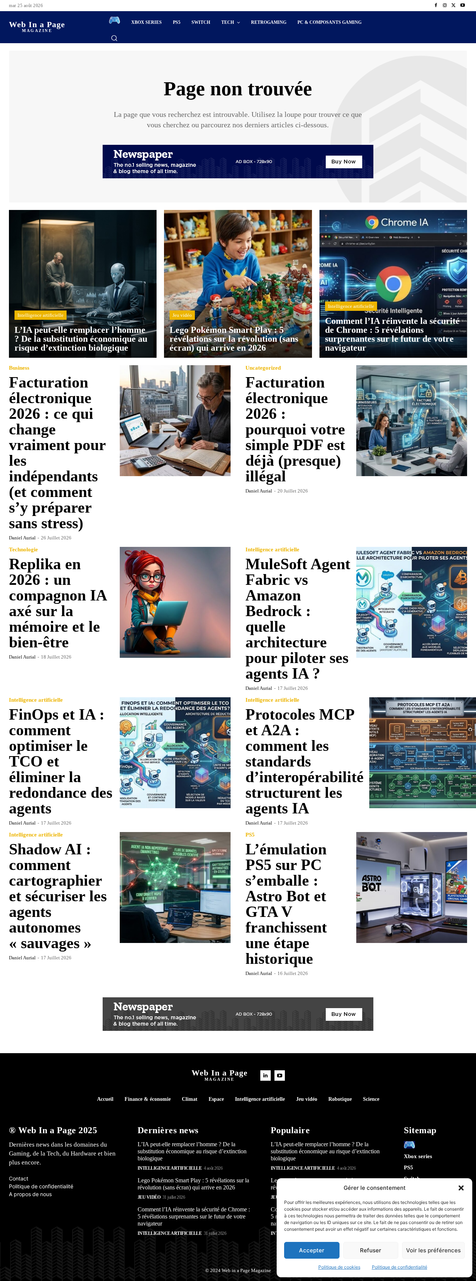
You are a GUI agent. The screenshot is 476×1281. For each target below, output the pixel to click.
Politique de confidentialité (399, 1267)
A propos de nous (30, 1194)
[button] (461, 1188)
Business (19, 368)
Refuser (370, 1250)
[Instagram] (444, 5)
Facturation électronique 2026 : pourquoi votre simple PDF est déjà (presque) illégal (295, 429)
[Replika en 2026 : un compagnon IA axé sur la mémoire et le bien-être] (175, 602)
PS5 (250, 835)
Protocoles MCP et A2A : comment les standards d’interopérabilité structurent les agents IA (304, 761)
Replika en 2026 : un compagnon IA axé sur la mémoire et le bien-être (58, 603)
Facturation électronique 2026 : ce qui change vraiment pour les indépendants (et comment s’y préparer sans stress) (57, 453)
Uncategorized (263, 368)
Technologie (23, 549)
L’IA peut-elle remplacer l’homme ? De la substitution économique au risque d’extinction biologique (192, 1151)
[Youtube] (462, 5)
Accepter (311, 1250)
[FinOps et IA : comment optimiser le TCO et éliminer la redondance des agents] (175, 752)
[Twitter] (453, 5)
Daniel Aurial (22, 538)
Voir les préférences (433, 1250)
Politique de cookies (339, 1267)
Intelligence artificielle (40, 315)
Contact (18, 1178)
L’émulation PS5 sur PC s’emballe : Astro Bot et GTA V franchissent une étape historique (286, 904)
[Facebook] (435, 5)
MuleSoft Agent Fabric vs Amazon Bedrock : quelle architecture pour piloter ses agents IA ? (297, 618)
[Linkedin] (265, 1075)
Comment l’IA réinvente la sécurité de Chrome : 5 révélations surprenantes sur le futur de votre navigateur (194, 1216)
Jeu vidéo (182, 315)
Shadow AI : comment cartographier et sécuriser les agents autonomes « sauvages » (58, 896)
